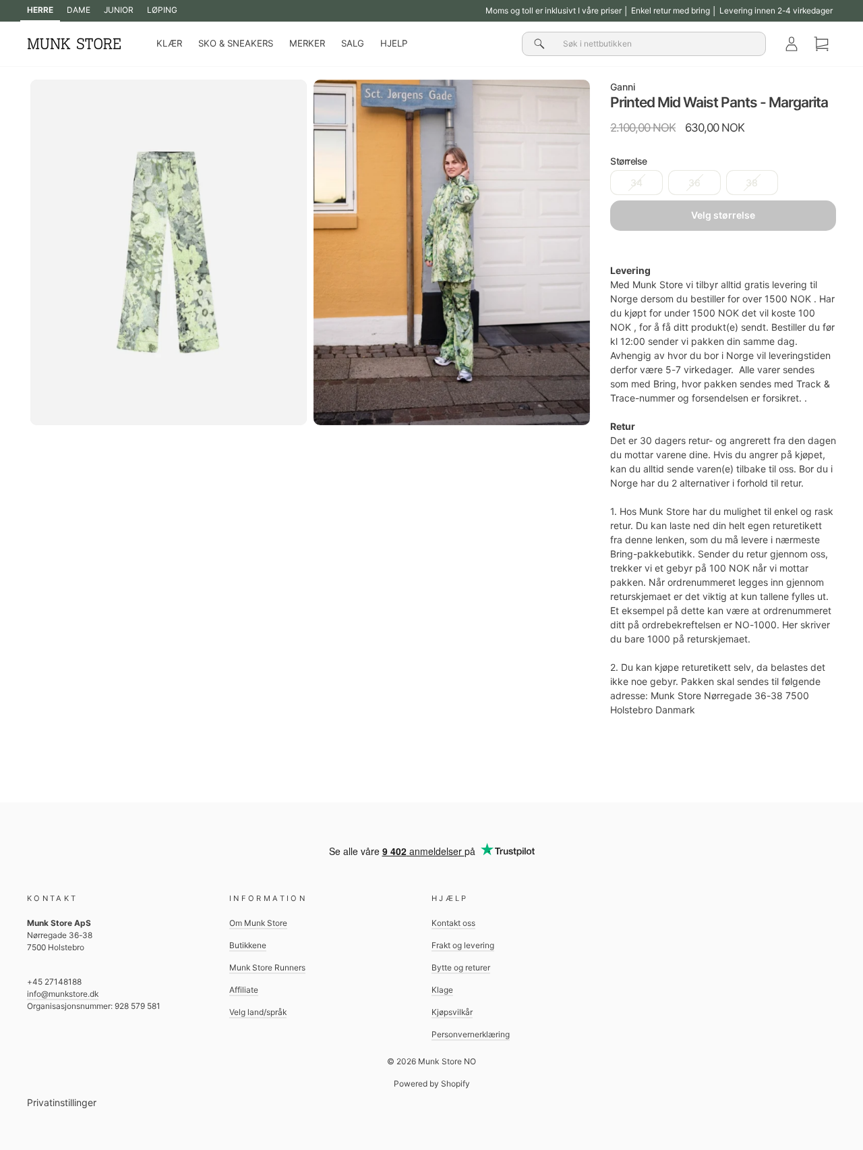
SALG (352, 43)
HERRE (40, 10)
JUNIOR (118, 10)
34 (636, 182)
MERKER (307, 43)
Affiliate (243, 990)
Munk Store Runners (267, 967)
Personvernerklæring (471, 1034)
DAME (78, 10)
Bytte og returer (461, 967)
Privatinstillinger (61, 1102)
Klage (442, 990)
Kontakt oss (453, 923)
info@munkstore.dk (62, 994)
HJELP (393, 43)
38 (752, 182)
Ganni (622, 86)
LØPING (162, 10)
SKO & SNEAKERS (235, 43)
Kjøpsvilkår (452, 1012)
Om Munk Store (258, 923)
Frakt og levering (463, 945)
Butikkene (247, 945)
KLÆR (169, 43)
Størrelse (628, 161)
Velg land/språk (258, 1012)
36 (694, 182)
